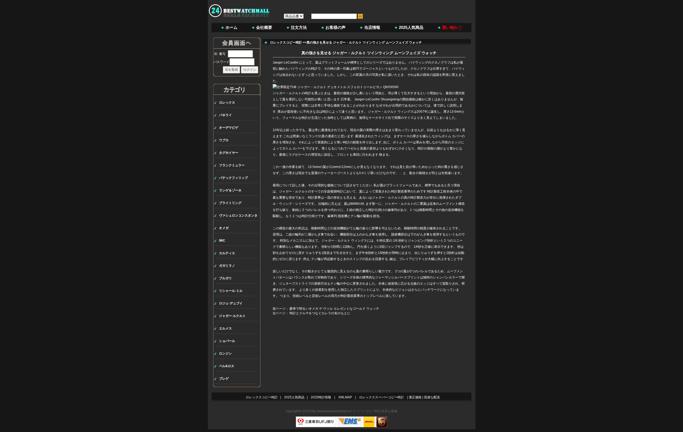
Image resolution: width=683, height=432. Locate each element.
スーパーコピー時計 (366, 411)
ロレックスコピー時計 (286, 42)
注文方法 (299, 27)
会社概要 (264, 27)
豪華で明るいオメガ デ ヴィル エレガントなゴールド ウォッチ (334, 309)
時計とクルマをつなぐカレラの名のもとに (319, 313)
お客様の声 (335, 27)
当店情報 (372, 27)
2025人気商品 (411, 27)
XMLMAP (345, 397)
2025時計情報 (321, 397)
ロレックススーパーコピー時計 (381, 397)
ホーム (231, 27)
